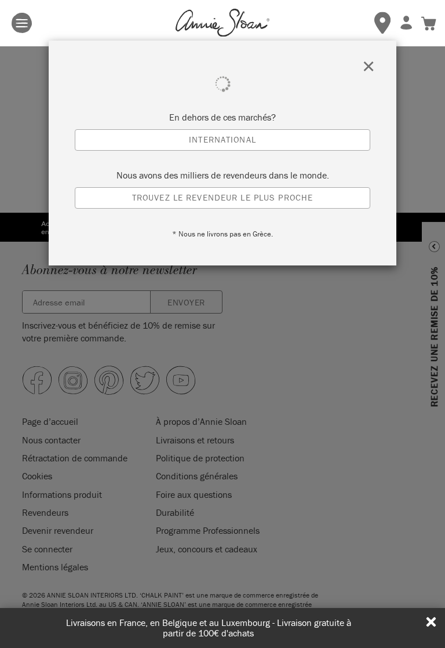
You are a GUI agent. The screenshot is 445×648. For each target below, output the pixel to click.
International (222, 139)
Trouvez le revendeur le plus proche (222, 197)
